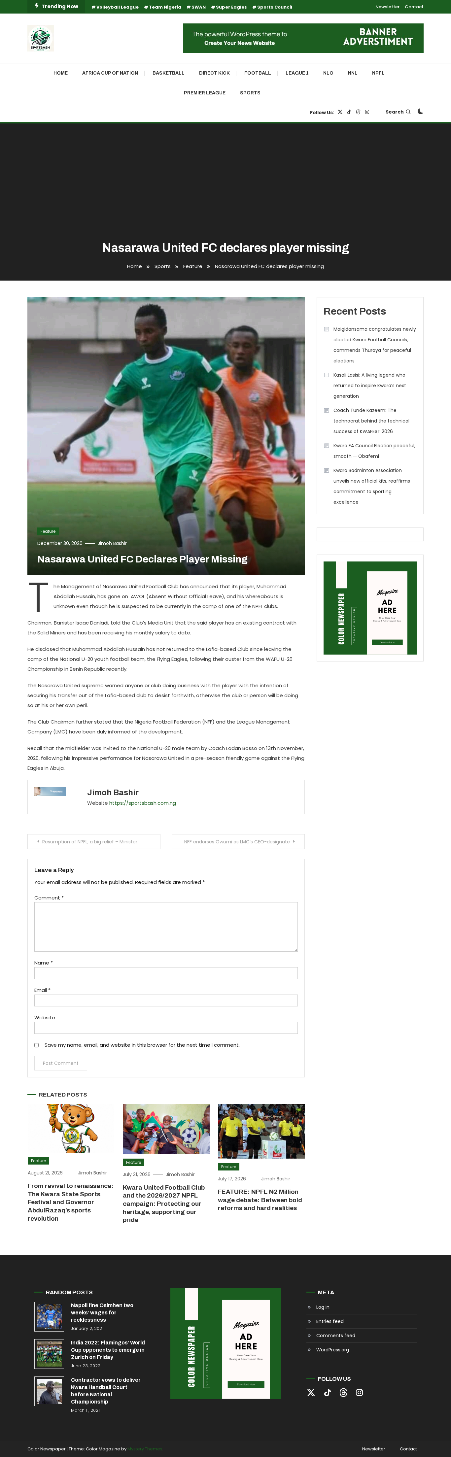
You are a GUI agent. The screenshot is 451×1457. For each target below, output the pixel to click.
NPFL (378, 73)
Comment (49, 897)
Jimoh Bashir (112, 543)
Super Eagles (231, 7)
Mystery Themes (144, 1449)
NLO (328, 73)
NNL (353, 73)
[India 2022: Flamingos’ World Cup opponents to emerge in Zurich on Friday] (49, 1354)
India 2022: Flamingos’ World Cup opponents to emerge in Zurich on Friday (108, 1350)
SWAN (198, 7)
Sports (250, 92)
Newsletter (387, 7)
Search (395, 112)
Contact (414, 7)
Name (43, 962)
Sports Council (274, 7)
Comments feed (335, 1335)
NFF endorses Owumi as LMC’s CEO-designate (237, 841)
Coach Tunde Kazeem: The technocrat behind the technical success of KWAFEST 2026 (371, 421)
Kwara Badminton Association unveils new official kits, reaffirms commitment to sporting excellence (371, 486)
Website (44, 1017)
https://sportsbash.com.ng (142, 802)
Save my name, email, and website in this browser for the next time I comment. (142, 1044)
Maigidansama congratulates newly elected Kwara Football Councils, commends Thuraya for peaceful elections (374, 345)
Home (60, 73)
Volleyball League (117, 7)
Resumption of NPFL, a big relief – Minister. (90, 841)
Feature (48, 531)
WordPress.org (332, 1349)
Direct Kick (214, 73)
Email (42, 990)
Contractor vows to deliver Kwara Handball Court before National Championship (106, 1391)
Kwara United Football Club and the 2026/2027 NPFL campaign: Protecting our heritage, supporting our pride (164, 1204)
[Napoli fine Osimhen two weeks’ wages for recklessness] (49, 1317)
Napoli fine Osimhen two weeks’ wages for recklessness (102, 1313)
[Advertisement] (225, 183)
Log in (323, 1307)
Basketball (169, 73)
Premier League (205, 92)
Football (257, 73)
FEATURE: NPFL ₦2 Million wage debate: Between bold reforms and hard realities (260, 1199)
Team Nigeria (165, 7)
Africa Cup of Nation (110, 73)
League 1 (297, 73)
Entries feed (330, 1321)
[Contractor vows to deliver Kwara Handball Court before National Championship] (49, 1391)
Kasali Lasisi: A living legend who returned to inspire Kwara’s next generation (369, 385)
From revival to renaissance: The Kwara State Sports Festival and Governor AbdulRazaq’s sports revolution (71, 1202)
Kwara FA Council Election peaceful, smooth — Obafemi (374, 450)
